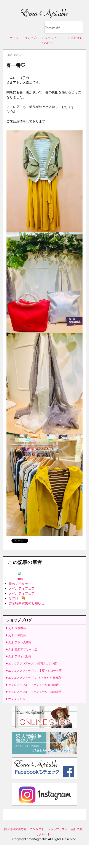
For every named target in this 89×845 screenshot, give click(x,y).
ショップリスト (55, 38)
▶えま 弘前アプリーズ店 (21, 649)
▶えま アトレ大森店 (18, 642)
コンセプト (31, 38)
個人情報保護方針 (15, 829)
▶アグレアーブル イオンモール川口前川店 (33, 691)
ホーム (14, 38)
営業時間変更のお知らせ (26, 603)
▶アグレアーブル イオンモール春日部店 (32, 684)
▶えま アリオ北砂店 (18, 656)
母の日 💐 (17, 598)
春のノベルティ (20, 583)
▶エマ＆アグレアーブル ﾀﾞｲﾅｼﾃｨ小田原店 (33, 677)
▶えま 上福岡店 (15, 635)
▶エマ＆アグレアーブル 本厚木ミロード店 (33, 670)
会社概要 (76, 38)
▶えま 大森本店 (15, 628)
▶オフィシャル (15, 699)
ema (19, 578)
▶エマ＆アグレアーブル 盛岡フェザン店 (31, 663)
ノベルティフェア (22, 588)
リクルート (47, 42)
